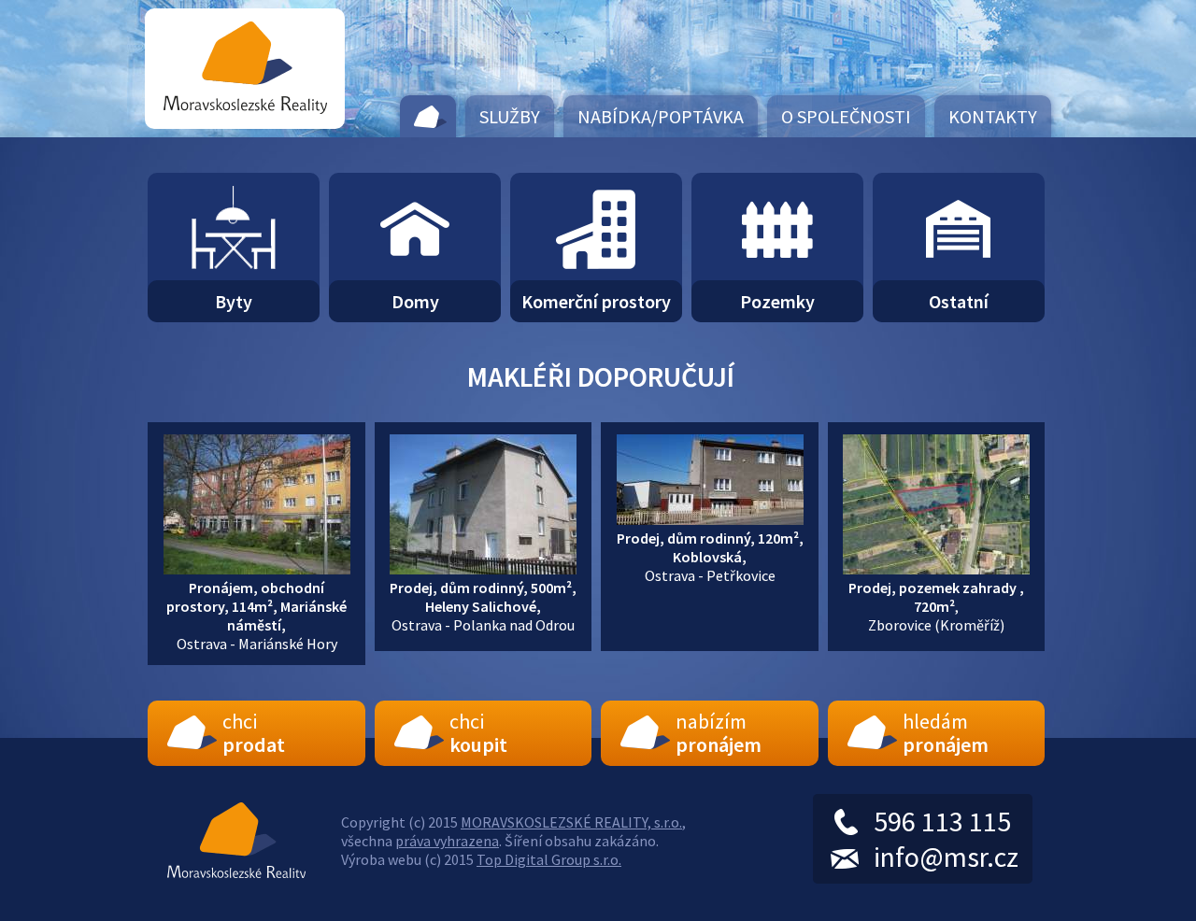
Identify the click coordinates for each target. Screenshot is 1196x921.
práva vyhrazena (447, 840)
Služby (509, 116)
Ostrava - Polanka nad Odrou (483, 606)
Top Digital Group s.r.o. (549, 859)
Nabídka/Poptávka (660, 116)
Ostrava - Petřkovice (710, 557)
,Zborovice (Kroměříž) (936, 606)
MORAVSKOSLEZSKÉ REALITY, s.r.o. (571, 822)
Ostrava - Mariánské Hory (256, 615)
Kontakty (992, 116)
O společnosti (846, 116)
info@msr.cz (946, 856)
